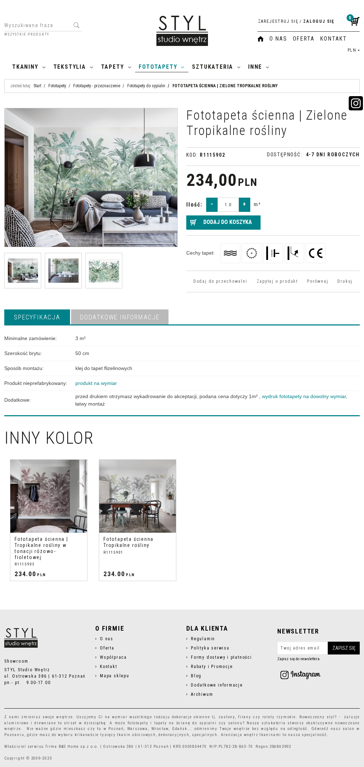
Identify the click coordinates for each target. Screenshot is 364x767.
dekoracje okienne (191, 717)
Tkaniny (25, 66)
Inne (255, 66)
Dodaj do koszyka (227, 222)
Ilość (194, 204)
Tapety (112, 66)
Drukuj (345, 281)
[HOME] (260, 39)
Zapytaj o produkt (277, 281)
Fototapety (158, 66)
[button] (37, 316)
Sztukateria (212, 66)
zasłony (227, 717)
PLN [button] (352, 50)
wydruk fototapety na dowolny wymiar (304, 396)
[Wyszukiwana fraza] (76, 25)
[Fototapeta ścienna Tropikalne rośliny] (137, 496)
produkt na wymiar (96, 383)
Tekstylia (69, 66)
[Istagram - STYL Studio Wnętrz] (300, 675)
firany (244, 717)
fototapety (138, 723)
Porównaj (317, 281)
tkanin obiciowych (136, 734)
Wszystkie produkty (26, 34)
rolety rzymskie (279, 717)
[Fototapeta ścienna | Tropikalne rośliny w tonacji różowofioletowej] (48, 496)
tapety (160, 723)
